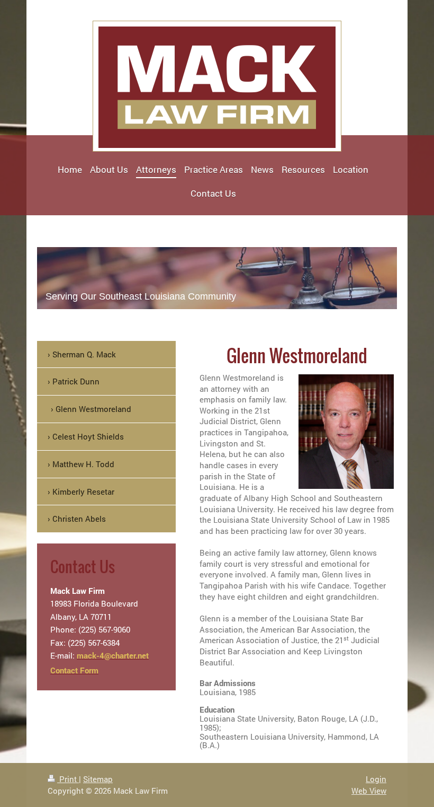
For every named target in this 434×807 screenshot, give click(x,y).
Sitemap (98, 779)
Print (68, 779)
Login (376, 779)
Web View (368, 790)
